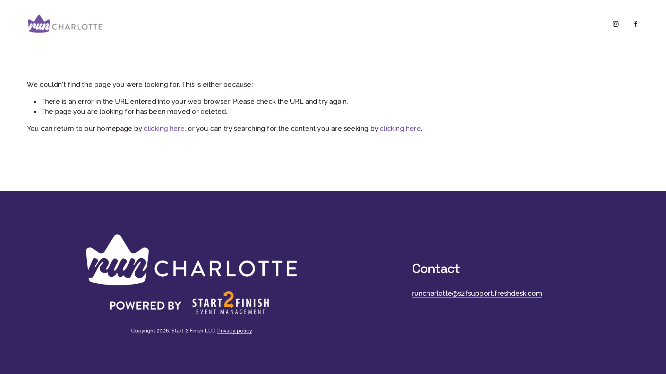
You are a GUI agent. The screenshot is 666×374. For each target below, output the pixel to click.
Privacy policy (234, 331)
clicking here (164, 129)
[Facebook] (635, 23)
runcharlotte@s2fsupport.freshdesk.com (477, 293)
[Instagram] (615, 23)
